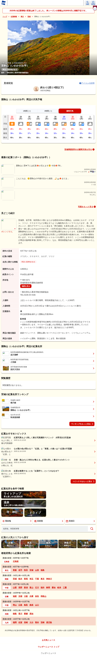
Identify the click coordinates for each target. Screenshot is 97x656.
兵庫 (31, 596)
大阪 (26, 596)
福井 (42, 587)
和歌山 (43, 596)
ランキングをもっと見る (81, 424)
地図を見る (26, 286)
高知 (31, 614)
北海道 (6, 562)
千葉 (37, 579)
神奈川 (49, 579)
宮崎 (42, 622)
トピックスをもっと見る (82, 481)
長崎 (26, 622)
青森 (15, 570)
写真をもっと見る (85, 207)
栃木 (20, 579)
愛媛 (26, 614)
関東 (6, 579)
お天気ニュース (48, 640)
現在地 (8, 521)
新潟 (26, 587)
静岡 (48, 587)
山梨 (15, 587)
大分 (31, 622)
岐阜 (59, 587)
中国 (6, 605)
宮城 (29, 16)
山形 (37, 570)
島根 (31, 605)
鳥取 (26, 605)
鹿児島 (49, 622)
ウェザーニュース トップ (48, 647)
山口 (37, 605)
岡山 (15, 605)
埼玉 (31, 579)
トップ (5, 16)
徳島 (15, 614)
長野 (20, 587)
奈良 (37, 596)
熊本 (37, 622)
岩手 (20, 570)
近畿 (6, 596)
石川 (37, 587)
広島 (20, 605)
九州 (6, 623)
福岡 (15, 622)
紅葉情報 (14, 16)
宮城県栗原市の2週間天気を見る (78, 149)
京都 (20, 596)
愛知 (54, 587)
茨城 (15, 579)
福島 (42, 570)
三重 (65, 587)
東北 (22, 16)
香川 (20, 614)
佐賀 (20, 622)
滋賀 (15, 596)
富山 (31, 587)
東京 (42, 579)
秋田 (26, 570)
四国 (6, 614)
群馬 (26, 579)
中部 (6, 588)
